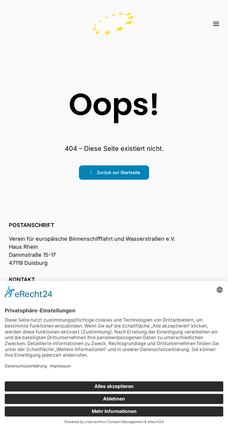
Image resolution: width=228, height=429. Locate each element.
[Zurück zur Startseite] (114, 24)
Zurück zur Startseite (118, 172)
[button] (216, 24)
